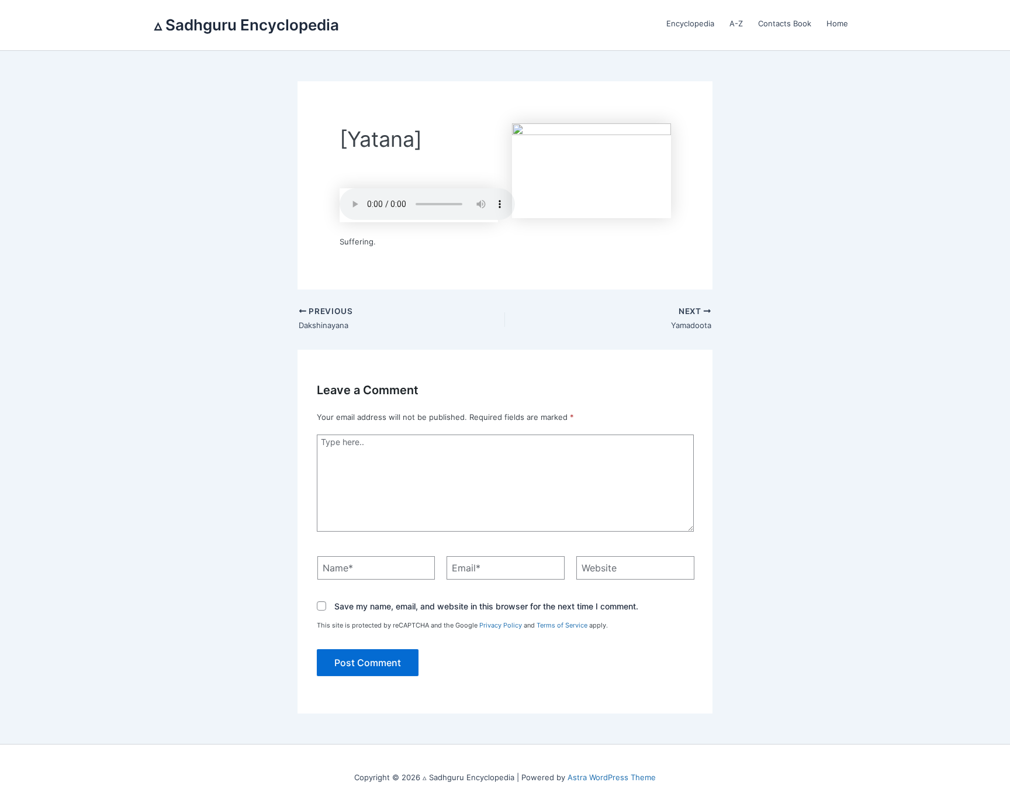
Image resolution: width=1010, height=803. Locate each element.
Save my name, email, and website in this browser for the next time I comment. (486, 607)
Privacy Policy (500, 625)
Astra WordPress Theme (612, 777)
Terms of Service (562, 625)
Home (837, 23)
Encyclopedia (690, 23)
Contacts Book (784, 23)
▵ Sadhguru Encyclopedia (246, 25)
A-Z (736, 23)
